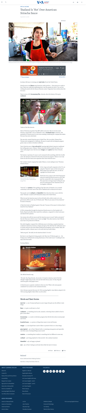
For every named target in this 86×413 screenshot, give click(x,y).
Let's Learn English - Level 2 (28, 383)
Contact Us (4, 373)
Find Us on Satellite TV (7, 388)
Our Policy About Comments (8, 393)
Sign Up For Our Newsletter (8, 383)
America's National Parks (7, 401)
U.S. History (46, 406)
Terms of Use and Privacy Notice (9, 375)
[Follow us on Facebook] (44, 371)
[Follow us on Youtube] (50, 371)
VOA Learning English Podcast (71, 401)
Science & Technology (49, 404)
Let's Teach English (26, 386)
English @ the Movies (27, 373)
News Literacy (25, 388)
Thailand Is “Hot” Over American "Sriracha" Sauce (52, 68)
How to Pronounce (26, 393)
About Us (4, 370)
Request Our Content (6, 381)
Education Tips (26, 406)
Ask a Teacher (26, 404)
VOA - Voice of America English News (48, 69)
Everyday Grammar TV (27, 375)
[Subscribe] (63, 371)
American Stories (6, 406)
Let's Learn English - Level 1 (28, 381)
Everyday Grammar (27, 409)
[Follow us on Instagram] (54, 371)
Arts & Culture (24, 6)
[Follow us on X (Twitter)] (47, 371)
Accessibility (5, 378)
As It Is (24, 401)
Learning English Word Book (8, 391)
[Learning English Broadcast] (73, 2)
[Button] (63, 21)
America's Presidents (6, 404)
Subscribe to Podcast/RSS (7, 386)
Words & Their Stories (49, 409)
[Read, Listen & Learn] (82, 2)
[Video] (78, 2)
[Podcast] (60, 371)
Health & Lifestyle (48, 401)
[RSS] (57, 371)
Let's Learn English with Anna (29, 378)
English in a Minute (26, 370)
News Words (25, 391)
